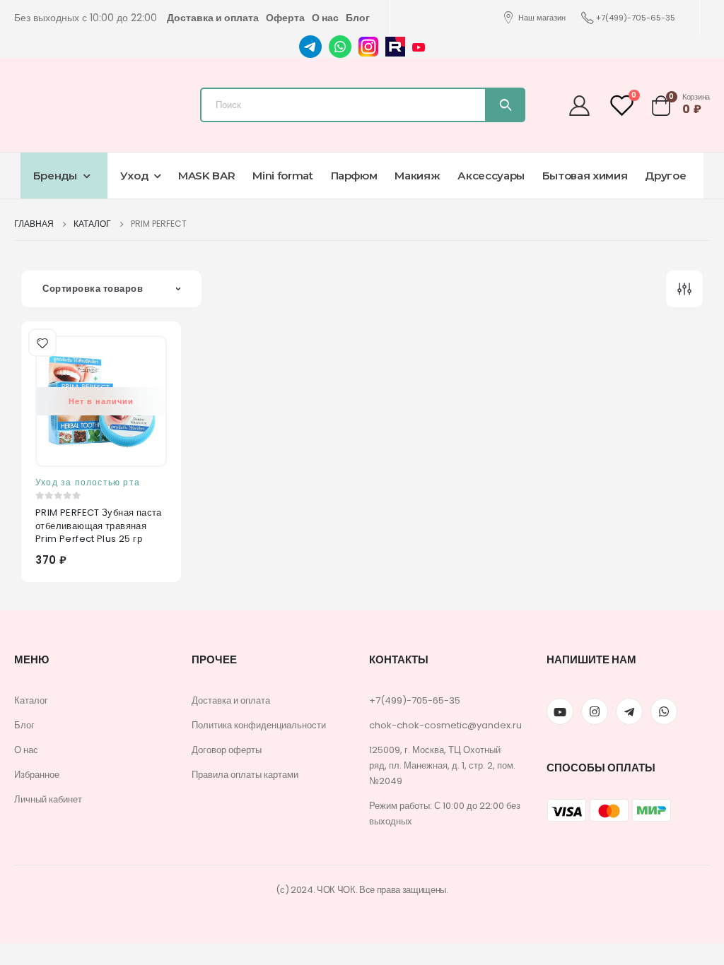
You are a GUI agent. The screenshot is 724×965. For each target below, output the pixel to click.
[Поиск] (504, 105)
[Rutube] (395, 46)
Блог (358, 18)
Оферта (285, 18)
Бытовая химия (584, 175)
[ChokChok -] (95, 101)
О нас (325, 18)
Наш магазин (542, 17)
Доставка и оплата (213, 18)
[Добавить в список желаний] (41, 341)
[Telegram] (310, 46)
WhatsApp (663, 711)
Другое (665, 175)
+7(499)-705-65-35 (635, 17)
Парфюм (354, 175)
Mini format (282, 175)
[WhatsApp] (340, 46)
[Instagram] (368, 46)
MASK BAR (206, 175)
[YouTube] (418, 47)
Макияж (417, 175)
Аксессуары (491, 175)
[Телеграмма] (629, 711)
